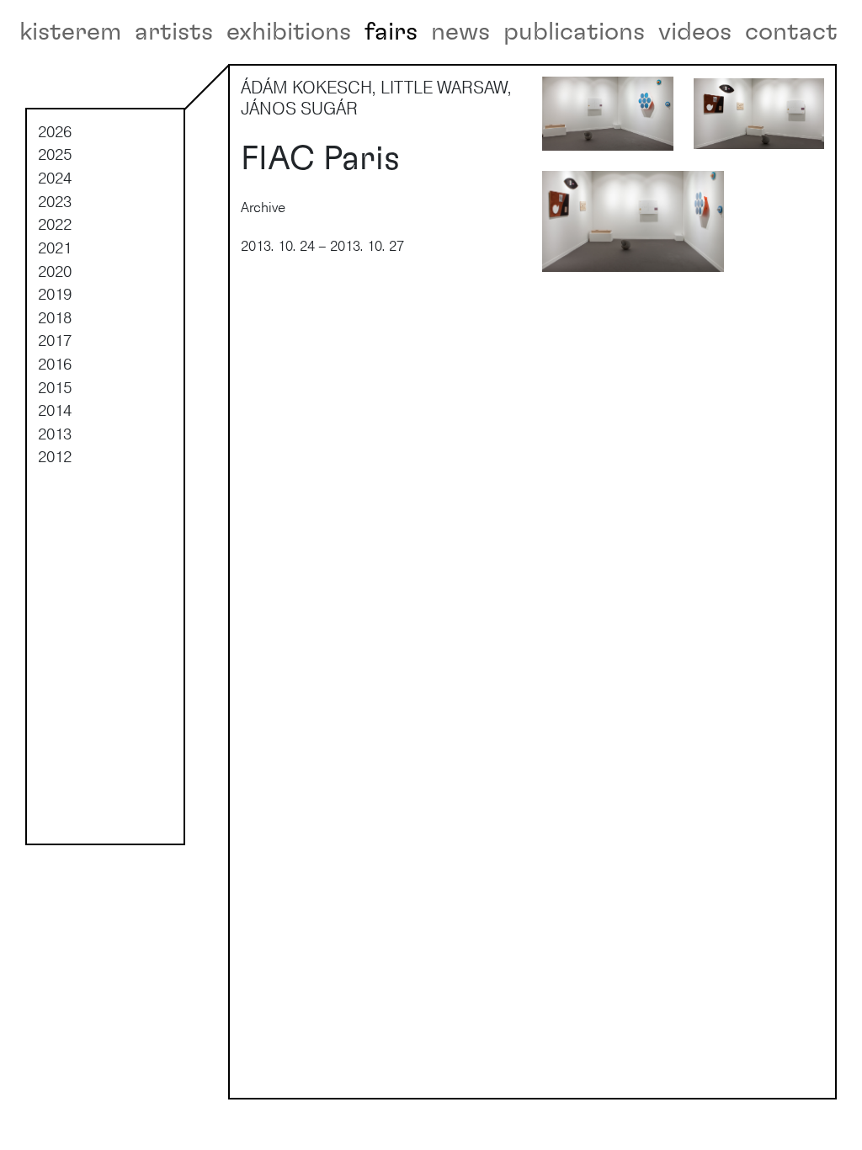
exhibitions (288, 32)
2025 (55, 154)
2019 (55, 294)
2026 (55, 131)
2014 (55, 410)
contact (791, 32)
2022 (55, 224)
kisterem (70, 32)
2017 (55, 340)
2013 (55, 433)
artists (174, 32)
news (460, 32)
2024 (55, 177)
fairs (391, 32)
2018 (55, 317)
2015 (55, 387)
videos (695, 32)
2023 (55, 201)
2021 (55, 247)
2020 (55, 271)
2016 (55, 363)
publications (574, 32)
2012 (55, 456)
